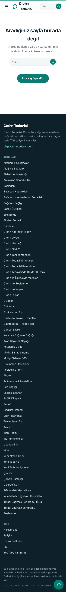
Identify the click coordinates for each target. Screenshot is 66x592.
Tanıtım (8, 427)
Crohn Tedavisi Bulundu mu (20, 266)
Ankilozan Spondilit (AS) (18, 180)
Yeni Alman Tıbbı (14, 456)
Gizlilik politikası (13, 541)
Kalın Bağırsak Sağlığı (16, 341)
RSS (6, 547)
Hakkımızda (10, 529)
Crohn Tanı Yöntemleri (17, 255)
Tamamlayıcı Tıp (13, 421)
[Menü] (7, 6)
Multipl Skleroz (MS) (15, 358)
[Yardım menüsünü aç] (59, 585)
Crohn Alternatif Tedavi (17, 231)
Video (7, 450)
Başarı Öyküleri (12, 208)
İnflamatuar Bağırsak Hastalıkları (23, 496)
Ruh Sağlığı (10, 387)
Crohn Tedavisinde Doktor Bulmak (24, 272)
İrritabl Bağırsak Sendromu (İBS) (23, 502)
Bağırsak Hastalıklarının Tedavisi (23, 197)
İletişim (8, 535)
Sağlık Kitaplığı (12, 398)
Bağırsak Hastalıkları (15, 191)
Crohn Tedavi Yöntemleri (18, 260)
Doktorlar (9, 306)
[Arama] (58, 6)
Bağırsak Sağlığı (13, 203)
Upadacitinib (11, 444)
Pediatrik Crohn (13, 369)
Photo (7, 375)
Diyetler (8, 300)
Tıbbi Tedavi (11, 433)
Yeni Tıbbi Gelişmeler (16, 467)
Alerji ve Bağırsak (14, 168)
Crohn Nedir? (12, 249)
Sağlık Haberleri (13, 392)
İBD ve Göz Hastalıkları (17, 490)
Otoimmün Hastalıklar (16, 364)
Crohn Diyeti (11, 237)
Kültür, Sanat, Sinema (16, 352)
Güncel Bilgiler (12, 329)
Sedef (7, 404)
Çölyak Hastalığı (13, 479)
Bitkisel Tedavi (12, 220)
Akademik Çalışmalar (16, 163)
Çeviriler (8, 473)
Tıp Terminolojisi (13, 438)
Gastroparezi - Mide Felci (19, 323)
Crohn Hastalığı (13, 243)
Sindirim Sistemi (13, 410)
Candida (9, 226)
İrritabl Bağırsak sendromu (19, 507)
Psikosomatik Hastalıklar (18, 381)
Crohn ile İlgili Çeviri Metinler (21, 277)
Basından (9, 186)
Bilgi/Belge (10, 214)
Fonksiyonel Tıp (13, 312)
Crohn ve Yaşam (14, 289)
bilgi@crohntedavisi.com (18, 146)
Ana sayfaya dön (33, 78)
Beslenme (10, 513)
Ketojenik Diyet (13, 346)
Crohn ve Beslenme (16, 283)
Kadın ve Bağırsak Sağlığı (19, 335)
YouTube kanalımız (15, 552)
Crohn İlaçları (11, 295)
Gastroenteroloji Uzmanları (20, 318)
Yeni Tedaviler (12, 461)
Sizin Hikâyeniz (13, 415)
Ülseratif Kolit (11, 484)
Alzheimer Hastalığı (15, 174)
